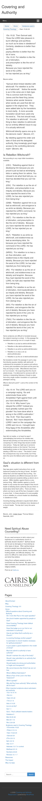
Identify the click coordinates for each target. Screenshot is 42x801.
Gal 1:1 (8, 709)
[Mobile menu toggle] (38, 20)
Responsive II (12, 794)
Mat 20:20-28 (11, 717)
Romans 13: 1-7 (11, 754)
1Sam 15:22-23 (11, 733)
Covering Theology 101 (13, 606)
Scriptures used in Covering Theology (19, 725)
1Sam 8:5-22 (10, 698)
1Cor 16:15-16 (11, 692)
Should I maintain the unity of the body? (19, 655)
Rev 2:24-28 (10, 722)
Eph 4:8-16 (10, 741)
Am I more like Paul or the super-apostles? (20, 616)
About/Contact (10, 601)
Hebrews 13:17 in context (15, 746)
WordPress (30, 794)
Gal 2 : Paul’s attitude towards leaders (19, 711)
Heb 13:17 (10, 744)
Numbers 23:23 (11, 752)
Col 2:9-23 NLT (11, 706)
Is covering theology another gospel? (19, 638)
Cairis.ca (16, 570)
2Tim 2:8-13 (10, 738)
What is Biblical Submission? (16, 673)
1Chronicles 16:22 (12, 727)
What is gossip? (11, 680)
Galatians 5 (10, 714)
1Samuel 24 (10, 735)
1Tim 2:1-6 (10, 701)
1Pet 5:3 (9, 695)
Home (7, 26)
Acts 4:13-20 (10, 703)
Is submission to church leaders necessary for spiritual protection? (20, 642)
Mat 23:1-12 (10, 720)
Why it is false (10, 763)
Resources (9, 757)
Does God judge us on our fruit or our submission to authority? (19, 629)
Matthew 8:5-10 (11, 749)
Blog (6, 604)
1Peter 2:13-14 (11, 730)
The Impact (9, 760)
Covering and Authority (13, 9)
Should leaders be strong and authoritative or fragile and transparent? (20, 664)
